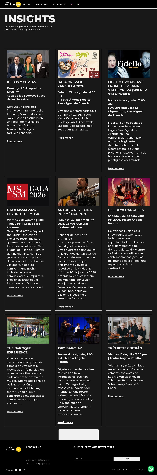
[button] (79, 434)
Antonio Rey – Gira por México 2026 (75, 212)
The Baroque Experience (19, 350)
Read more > (15, 141)
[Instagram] (24, 470)
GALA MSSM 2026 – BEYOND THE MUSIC (23, 212)
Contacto (59, 4)
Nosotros (42, 4)
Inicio (27, 4)
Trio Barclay (70, 348)
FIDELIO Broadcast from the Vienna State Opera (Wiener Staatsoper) (127, 88)
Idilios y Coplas (21, 82)
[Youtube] (20, 470)
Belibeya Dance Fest (127, 210)
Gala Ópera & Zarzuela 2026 (71, 84)
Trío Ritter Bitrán (125, 348)
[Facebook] (16, 470)
